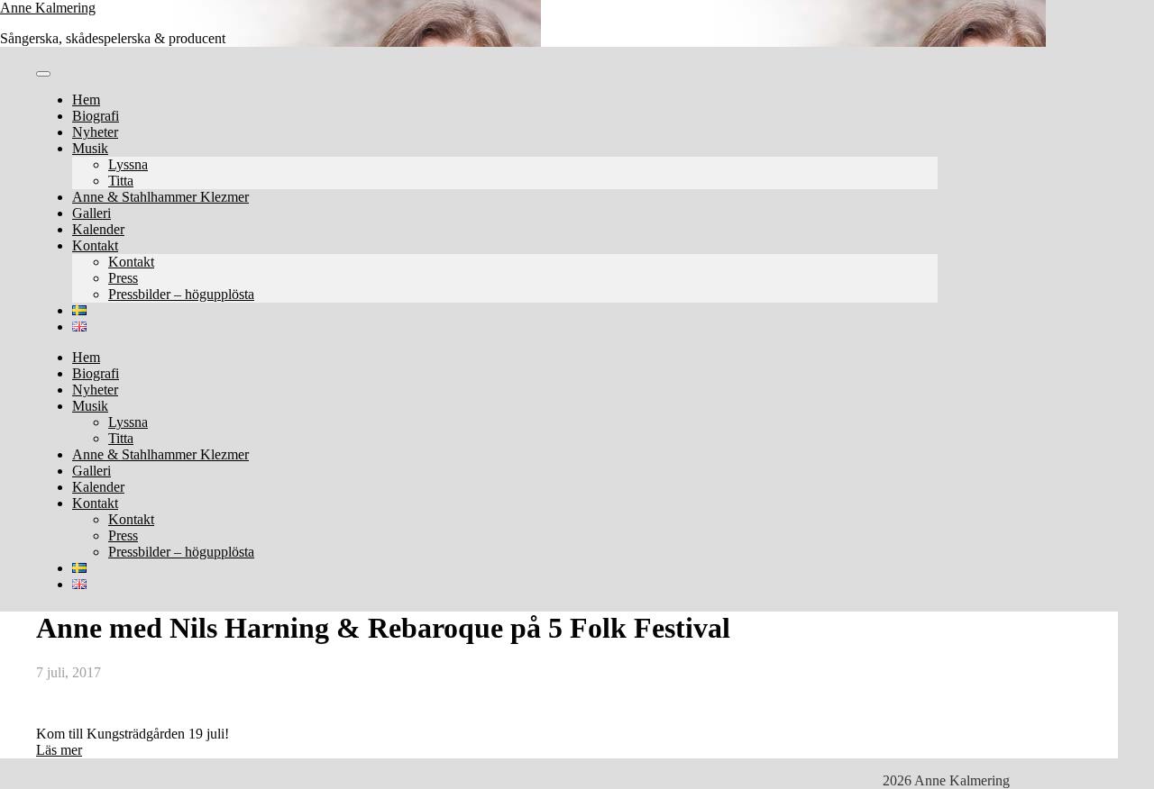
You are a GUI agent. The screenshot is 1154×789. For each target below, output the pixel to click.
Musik (90, 148)
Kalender (98, 229)
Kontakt (95, 245)
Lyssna (128, 164)
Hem (86, 99)
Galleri (91, 213)
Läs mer (59, 749)
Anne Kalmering (48, 7)
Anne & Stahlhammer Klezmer (160, 196)
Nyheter (95, 132)
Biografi (95, 115)
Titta (120, 180)
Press (123, 278)
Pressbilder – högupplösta (181, 294)
